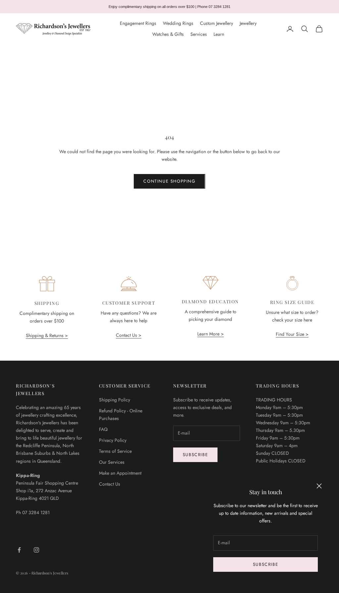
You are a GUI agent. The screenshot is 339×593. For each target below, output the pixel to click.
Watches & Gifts (168, 34)
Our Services (111, 462)
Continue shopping (169, 181)
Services (198, 34)
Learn (219, 34)
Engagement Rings (138, 23)
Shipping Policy (114, 399)
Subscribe (265, 564)
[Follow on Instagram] (36, 550)
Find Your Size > (292, 334)
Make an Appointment (120, 473)
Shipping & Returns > (47, 335)
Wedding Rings (178, 23)
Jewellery (248, 23)
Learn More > (210, 333)
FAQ (103, 429)
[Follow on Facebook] (19, 550)
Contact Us (109, 484)
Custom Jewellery (216, 23)
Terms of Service (115, 451)
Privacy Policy (112, 440)
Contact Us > (128, 335)
